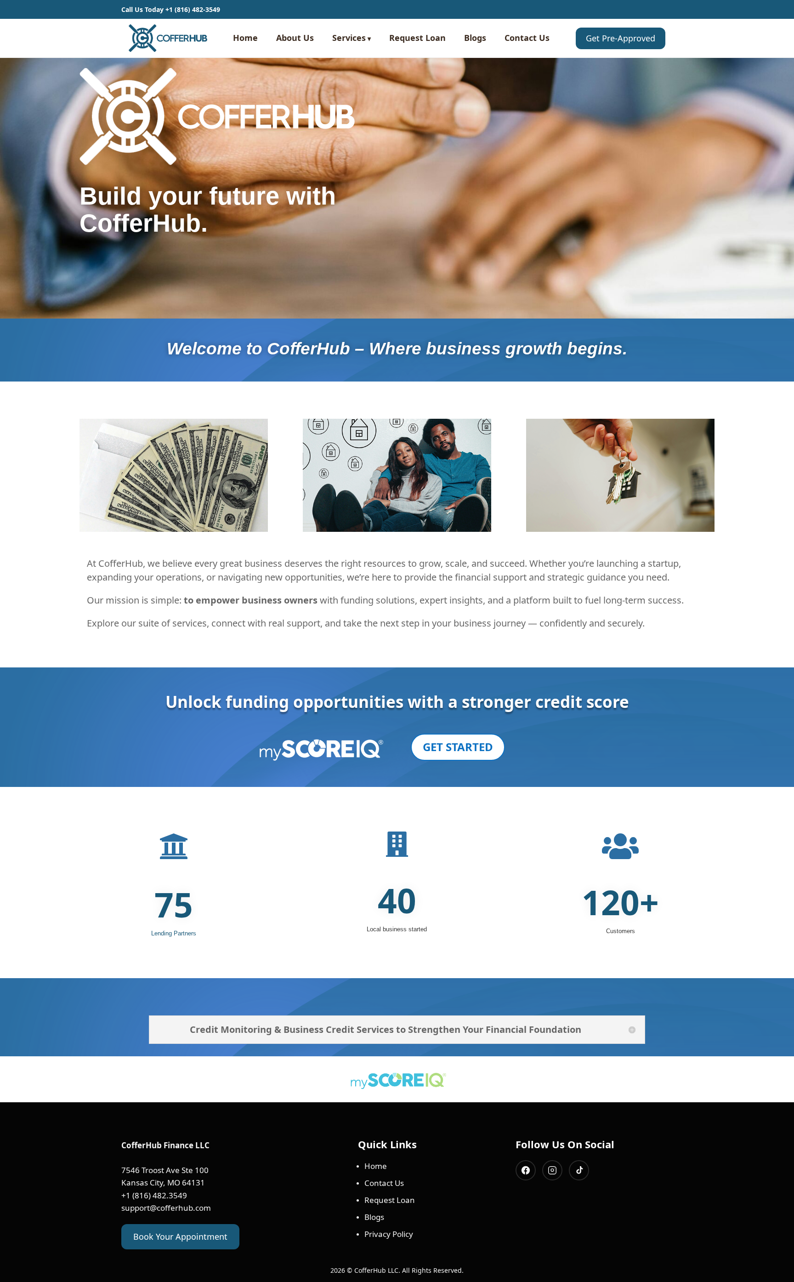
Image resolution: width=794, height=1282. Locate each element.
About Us (295, 37)
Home (245, 37)
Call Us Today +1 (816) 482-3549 (170, 9)
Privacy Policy (388, 1234)
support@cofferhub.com (166, 1207)
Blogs (475, 37)
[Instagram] (552, 1170)
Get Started (458, 746)
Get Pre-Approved (620, 38)
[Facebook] (526, 1170)
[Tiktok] (579, 1170)
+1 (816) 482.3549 (154, 1195)
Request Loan (417, 37)
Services (349, 37)
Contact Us (527, 37)
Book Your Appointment (180, 1236)
